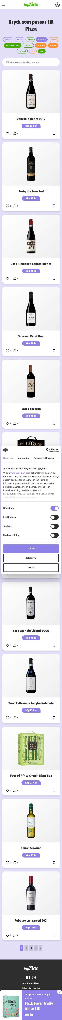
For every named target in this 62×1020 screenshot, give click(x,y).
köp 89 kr (31, 198)
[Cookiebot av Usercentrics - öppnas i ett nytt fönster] (46, 450)
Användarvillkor (31, 983)
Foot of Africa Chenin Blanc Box (31, 776)
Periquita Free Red (31, 191)
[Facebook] (28, 977)
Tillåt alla (31, 548)
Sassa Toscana (31, 409)
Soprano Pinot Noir (31, 336)
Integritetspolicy (31, 987)
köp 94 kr (31, 343)
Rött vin (8, 39)
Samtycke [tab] (8, 458)
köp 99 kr (31, 415)
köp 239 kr (31, 782)
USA (42, 51)
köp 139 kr (31, 710)
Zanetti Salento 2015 (31, 119)
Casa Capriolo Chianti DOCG (31, 631)
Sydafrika (41, 45)
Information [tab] (23, 458)
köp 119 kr (31, 927)
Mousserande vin (12, 45)
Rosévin (53, 45)
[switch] (54, 517)
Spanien (54, 39)
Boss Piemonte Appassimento (31, 264)
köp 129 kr (31, 126)
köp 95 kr (31, 271)
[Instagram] (34, 977)
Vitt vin (19, 39)
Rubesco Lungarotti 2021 (31, 920)
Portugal (22, 51)
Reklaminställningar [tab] (44, 458)
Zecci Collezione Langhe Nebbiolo (31, 703)
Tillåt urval (31, 558)
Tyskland (28, 45)
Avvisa (31, 567)
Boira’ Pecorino (31, 848)
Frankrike (42, 39)
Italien (30, 39)
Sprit (33, 51)
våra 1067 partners (20, 473)
